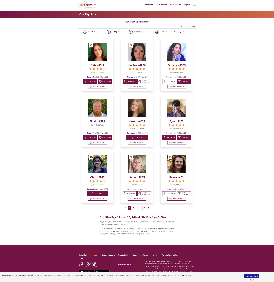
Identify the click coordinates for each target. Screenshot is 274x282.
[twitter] (88, 265)
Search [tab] (91, 32)
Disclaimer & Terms (140, 255)
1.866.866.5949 (124, 264)
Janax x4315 (137, 121)
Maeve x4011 (177, 177)
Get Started (148, 5)
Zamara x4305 (177, 65)
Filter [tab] (162, 32)
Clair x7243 (97, 177)
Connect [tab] (138, 32)
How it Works (175, 5)
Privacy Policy (185, 275)
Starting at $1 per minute (137, 21)
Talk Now (92, 81)
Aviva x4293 (137, 177)
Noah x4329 (97, 121)
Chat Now (106, 81)
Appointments (99, 87)
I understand (252, 276)
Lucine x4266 (137, 65)
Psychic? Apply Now (170, 255)
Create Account (108, 255)
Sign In (187, 5)
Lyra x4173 (176, 121)
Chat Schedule (146, 81)
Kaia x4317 (97, 65)
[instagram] (94, 265)
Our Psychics (161, 5)
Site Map (155, 255)
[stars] (176, 69)
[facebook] (81, 265)
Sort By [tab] (115, 32)
